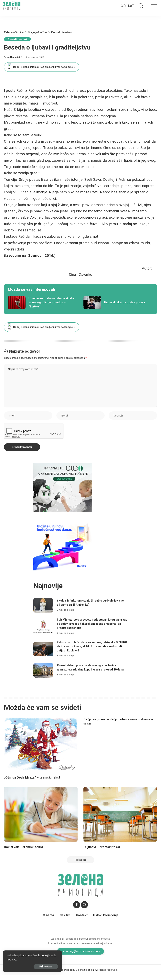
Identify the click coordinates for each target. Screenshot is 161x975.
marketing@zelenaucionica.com (80, 951)
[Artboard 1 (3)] (62, 487)
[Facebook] (76, 904)
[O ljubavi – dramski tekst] (120, 814)
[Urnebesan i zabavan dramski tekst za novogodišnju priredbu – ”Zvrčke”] (43, 302)
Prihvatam (45, 966)
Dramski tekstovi (17, 39)
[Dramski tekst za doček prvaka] (118, 302)
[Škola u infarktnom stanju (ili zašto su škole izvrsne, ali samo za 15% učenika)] (43, 605)
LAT (131, 6)
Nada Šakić (16, 57)
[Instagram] (84, 904)
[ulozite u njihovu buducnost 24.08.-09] (62, 546)
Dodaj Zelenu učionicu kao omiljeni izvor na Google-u (44, 66)
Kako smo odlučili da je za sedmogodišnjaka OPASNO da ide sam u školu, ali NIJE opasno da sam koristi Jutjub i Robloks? (92, 646)
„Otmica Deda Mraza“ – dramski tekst (32, 777)
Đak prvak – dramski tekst (23, 847)
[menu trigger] (152, 6)
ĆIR (123, 6)
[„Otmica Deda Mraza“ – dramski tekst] (41, 744)
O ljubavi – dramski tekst (101, 847)
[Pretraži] (140, 6)
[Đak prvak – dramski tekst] (41, 814)
